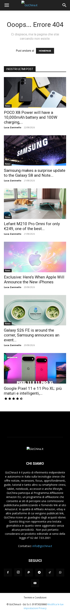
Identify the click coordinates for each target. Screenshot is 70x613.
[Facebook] (8, 572)
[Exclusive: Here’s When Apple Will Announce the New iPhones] (35, 257)
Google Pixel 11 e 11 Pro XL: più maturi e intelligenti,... (33, 391)
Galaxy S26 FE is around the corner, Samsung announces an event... (31, 335)
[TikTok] (50, 572)
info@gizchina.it (42, 546)
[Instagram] (18, 572)
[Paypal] (29, 572)
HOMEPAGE (45, 50)
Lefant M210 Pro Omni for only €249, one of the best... (32, 226)
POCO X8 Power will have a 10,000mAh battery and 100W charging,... (30, 117)
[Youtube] (35, 583)
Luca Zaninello (12, 127)
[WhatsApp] (60, 572)
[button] (6, 5)
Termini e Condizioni (35, 597)
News (7, 106)
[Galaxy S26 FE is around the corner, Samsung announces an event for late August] (35, 310)
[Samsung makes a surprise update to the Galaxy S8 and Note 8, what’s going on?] (35, 150)
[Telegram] (39, 572)
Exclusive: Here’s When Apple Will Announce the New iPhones (34, 279)
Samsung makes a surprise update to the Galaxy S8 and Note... (34, 173)
